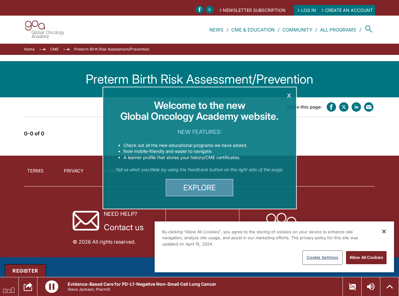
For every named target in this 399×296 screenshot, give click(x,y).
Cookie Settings (322, 257)
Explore (199, 187)
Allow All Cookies (366, 257)
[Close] (384, 231)
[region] (274, 246)
